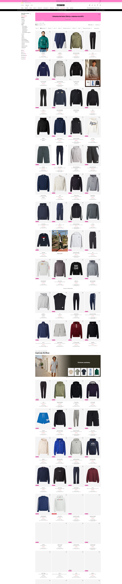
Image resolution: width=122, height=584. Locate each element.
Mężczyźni (27, 5)
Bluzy (43, 23)
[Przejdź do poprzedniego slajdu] (95, 353)
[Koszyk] (100, 5)
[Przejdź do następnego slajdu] (100, 353)
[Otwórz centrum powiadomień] (95, 5)
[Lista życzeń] (97, 5)
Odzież (40, 23)
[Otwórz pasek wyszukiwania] (87, 7)
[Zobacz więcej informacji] (43, 57)
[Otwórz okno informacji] (100, 1)
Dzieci (32, 5)
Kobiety (22, 5)
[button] (91, 25)
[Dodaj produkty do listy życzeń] (49, 31)
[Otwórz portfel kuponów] (89, 5)
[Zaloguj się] (92, 5)
